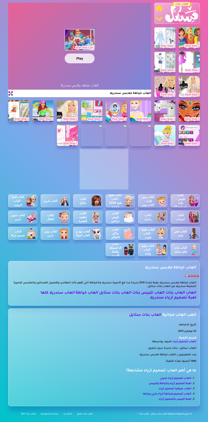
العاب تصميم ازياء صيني (175, 378)
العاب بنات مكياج (85, 414)
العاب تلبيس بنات (148, 293)
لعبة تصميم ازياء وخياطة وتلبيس (170, 383)
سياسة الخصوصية (50, 414)
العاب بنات (175, 293)
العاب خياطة (87, 293)
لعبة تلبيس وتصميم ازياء (175, 399)
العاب (191, 293)
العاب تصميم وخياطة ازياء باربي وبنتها (167, 394)
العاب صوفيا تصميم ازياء (175, 388)
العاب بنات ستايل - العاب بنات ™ (152, 414)
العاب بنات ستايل (115, 293)
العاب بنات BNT (28, 414)
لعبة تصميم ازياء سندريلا (173, 298)
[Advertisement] (104, 171)
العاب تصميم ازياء (184, 341)
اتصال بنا (68, 414)
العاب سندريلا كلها (57, 293)
